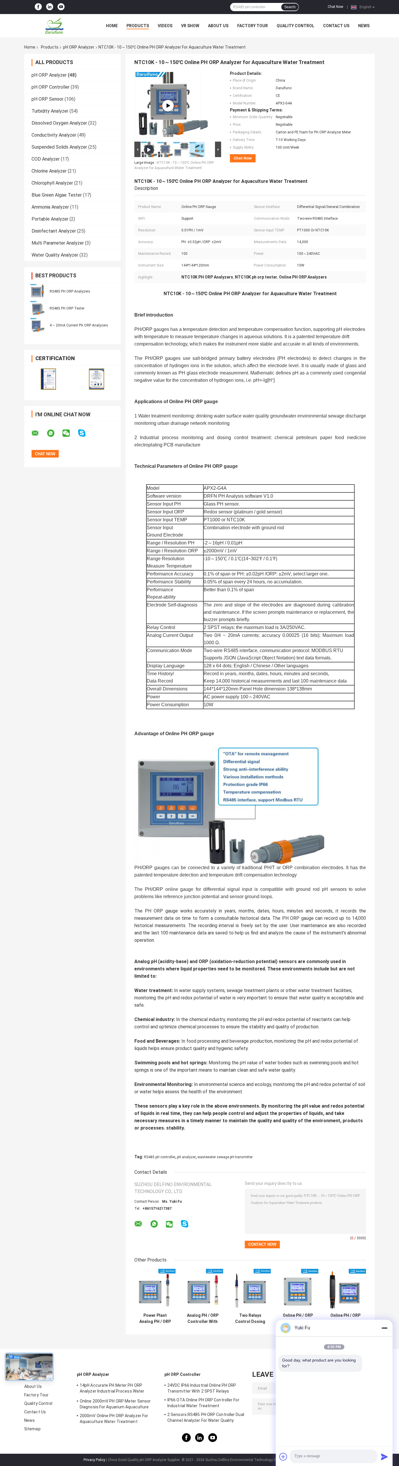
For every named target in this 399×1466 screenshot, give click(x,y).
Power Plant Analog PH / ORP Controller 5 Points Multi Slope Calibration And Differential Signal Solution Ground (155, 1318)
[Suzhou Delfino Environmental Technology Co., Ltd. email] (39, 433)
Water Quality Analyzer (55, 255)
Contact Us (336, 25)
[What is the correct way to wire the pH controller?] (168, 105)
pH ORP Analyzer (78, 47)
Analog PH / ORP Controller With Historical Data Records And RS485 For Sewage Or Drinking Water (202, 1318)
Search (290, 7)
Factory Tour (252, 25)
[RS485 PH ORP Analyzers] (37, 291)
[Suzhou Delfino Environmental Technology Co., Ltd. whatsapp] (54, 433)
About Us (218, 25)
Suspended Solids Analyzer (59, 147)
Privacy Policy (94, 1460)
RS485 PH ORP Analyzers (70, 291)
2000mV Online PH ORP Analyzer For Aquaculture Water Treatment (114, 1418)
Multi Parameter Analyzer (58, 243)
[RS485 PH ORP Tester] (37, 308)
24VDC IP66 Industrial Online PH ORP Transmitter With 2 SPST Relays (201, 1388)
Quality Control (295, 25)
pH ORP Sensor (47, 99)
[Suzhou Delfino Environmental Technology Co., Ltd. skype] (85, 433)
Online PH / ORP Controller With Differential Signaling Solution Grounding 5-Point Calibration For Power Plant (345, 1318)
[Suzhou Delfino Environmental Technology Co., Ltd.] (56, 26)
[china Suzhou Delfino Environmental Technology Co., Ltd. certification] (48, 379)
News (363, 25)
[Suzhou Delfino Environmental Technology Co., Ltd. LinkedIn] (49, 7)
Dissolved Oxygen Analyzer (59, 123)
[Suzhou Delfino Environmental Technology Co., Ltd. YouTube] (61, 7)
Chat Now (335, 7)
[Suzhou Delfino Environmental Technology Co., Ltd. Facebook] (38, 7)
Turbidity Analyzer (50, 111)
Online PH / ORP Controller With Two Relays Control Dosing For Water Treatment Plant (298, 1318)
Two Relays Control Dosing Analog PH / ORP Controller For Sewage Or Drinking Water (250, 1318)
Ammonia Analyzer (50, 207)
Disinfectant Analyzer (54, 231)
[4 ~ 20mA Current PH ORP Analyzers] (37, 325)
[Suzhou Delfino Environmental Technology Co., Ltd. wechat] (70, 433)
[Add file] (283, 1456)
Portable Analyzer (50, 219)
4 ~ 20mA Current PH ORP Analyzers (79, 325)
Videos (165, 25)
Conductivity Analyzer (54, 135)
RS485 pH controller (159, 1157)
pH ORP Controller (51, 87)
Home (112, 25)
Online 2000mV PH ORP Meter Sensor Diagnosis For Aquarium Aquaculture (115, 1404)
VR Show (190, 25)
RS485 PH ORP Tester (67, 308)
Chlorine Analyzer (49, 171)
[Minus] (384, 1327)
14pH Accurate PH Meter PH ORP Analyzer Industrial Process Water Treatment (112, 1389)
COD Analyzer (46, 159)
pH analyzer (186, 1157)
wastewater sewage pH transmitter (225, 1157)
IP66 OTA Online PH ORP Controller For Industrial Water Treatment (203, 1403)
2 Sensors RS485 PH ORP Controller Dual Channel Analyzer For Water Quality (205, 1417)
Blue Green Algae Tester (57, 195)
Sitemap (32, 1429)
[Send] (384, 1456)
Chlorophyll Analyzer (52, 183)
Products (137, 25)
